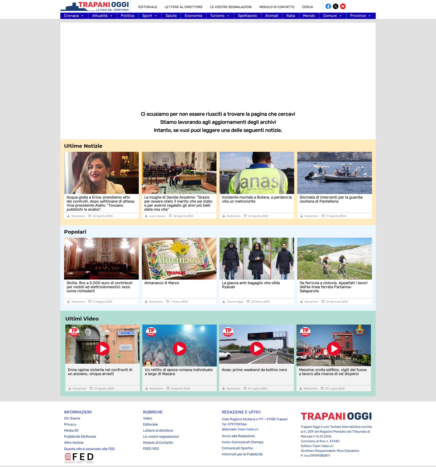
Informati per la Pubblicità (242, 454)
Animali (271, 15)
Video (147, 418)
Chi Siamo (72, 418)
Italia (290, 15)
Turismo (217, 15)
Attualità (99, 15)
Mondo (309, 15)
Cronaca (71, 15)
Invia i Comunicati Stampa (242, 442)
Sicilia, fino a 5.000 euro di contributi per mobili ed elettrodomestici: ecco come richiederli (88, 287)
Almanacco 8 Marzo (149, 283)
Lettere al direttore (184, 7)
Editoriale (147, 7)
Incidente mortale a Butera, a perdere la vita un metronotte (201, 199)
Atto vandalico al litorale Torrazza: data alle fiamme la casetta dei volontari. (357, 199)
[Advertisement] (218, 63)
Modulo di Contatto (276, 7)
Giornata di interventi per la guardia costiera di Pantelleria (275, 199)
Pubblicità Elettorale (80, 436)
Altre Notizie (74, 442)
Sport (147, 15)
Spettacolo (247, 15)
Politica (127, 15)
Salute (171, 15)
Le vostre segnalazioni (231, 7)
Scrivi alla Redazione (238, 436)
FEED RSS (151, 449)
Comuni (330, 15)
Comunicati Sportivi (237, 448)
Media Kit (71, 430)
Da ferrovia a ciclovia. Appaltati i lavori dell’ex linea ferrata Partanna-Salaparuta (322, 287)
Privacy (70, 424)
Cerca (307, 7)
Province (358, 15)
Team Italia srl (247, 429)
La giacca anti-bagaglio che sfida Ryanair (239, 285)
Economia (193, 15)
